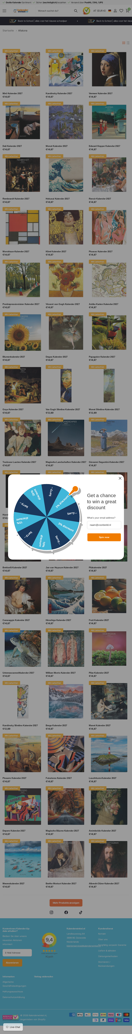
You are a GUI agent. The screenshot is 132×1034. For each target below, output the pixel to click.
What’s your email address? (101, 517)
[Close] (120, 478)
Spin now (104, 537)
